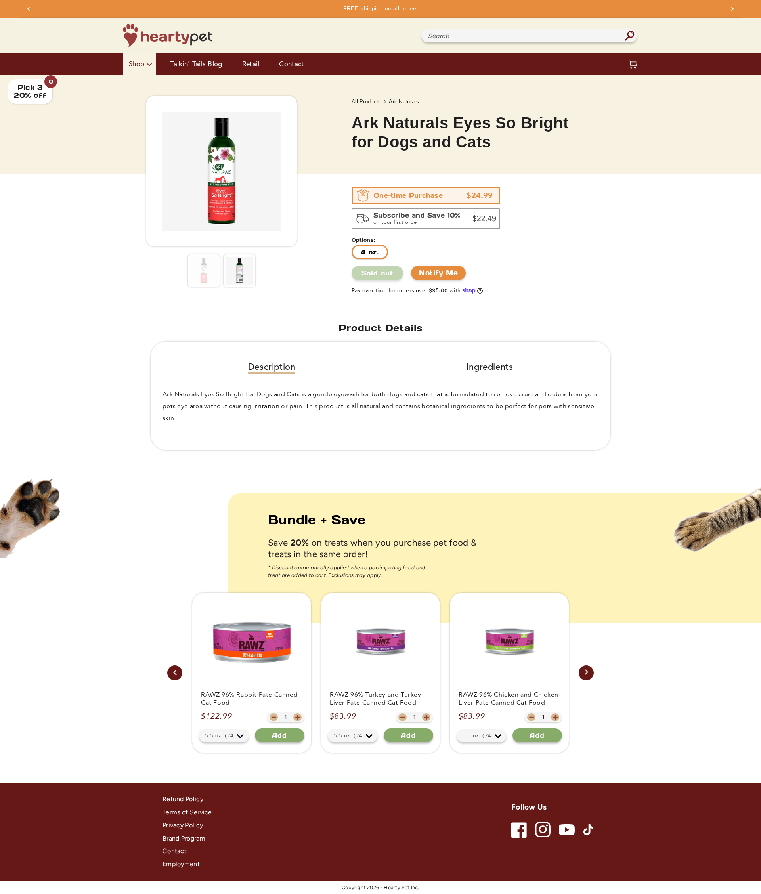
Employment (181, 864)
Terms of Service (187, 812)
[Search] (629, 35)
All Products (366, 102)
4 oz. (370, 252)
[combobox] (529, 35)
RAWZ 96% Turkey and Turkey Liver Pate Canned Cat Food (375, 699)
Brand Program (184, 838)
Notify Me (438, 273)
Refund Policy (183, 799)
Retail (251, 64)
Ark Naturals (404, 102)
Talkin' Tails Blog (196, 64)
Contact (291, 64)
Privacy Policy (183, 825)
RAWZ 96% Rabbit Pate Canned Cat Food (249, 699)
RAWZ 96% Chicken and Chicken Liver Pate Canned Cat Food (508, 699)
